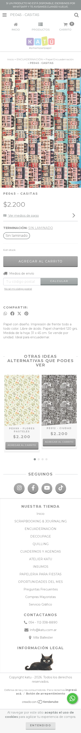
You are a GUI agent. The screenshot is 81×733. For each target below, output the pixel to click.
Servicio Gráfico (40, 604)
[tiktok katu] (60, 488)
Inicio (10, 59)
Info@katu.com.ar (43, 630)
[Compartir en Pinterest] (26, 313)
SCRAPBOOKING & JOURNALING (40, 521)
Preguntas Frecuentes (41, 589)
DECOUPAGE (40, 536)
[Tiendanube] (40, 702)
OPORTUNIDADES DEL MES (40, 582)
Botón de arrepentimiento (45, 693)
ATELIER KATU (40, 559)
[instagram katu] (19, 488)
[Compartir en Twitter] (19, 313)
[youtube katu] (46, 488)
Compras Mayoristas (40, 597)
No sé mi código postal (18, 288)
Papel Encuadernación (60, 59)
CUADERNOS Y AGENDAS (40, 551)
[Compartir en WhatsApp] (5, 313)
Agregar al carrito (22, 445)
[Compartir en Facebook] (12, 313)
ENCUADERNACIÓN (30, 59)
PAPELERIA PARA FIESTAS (40, 574)
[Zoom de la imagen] (76, 73)
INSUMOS (40, 567)
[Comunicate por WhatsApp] (72, 698)
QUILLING (41, 544)
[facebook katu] (33, 488)
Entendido (40, 725)
